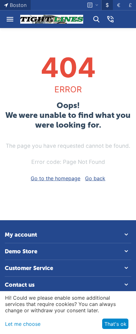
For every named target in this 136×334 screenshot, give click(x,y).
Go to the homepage (55, 178)
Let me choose (22, 324)
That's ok (115, 324)
